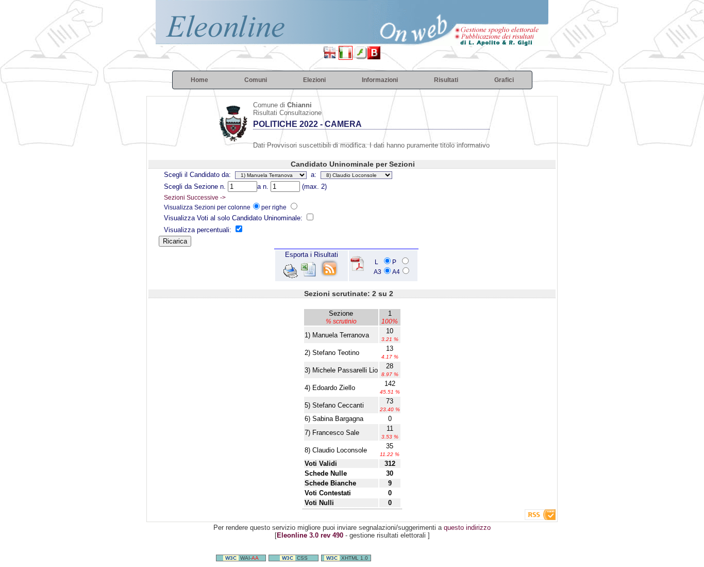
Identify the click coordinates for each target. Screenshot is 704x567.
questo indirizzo (467, 527)
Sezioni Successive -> (195, 197)
